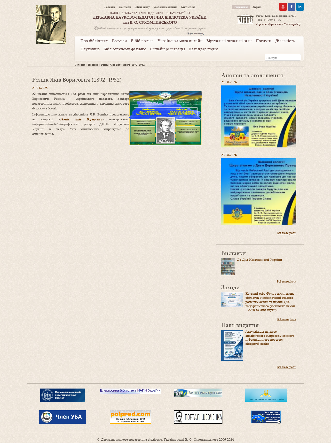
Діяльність (285, 40)
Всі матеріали (286, 232)
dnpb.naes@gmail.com (269, 24)
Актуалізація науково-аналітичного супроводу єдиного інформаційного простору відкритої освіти (269, 337)
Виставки (233, 253)
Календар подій (203, 49)
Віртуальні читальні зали (229, 40)
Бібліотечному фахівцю (124, 49)
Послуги (263, 40)
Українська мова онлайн (180, 40)
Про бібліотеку (94, 40)
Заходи (230, 287)
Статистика (188, 7)
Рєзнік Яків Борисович (81, 119)
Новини (93, 65)
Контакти (125, 7)
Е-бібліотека (142, 40)
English (256, 7)
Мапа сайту (142, 7)
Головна (109, 7)
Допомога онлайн (165, 7)
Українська (241, 7)
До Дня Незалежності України (259, 259)
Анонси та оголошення (252, 75)
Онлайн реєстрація (167, 49)
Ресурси (119, 40)
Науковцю (90, 49)
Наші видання (240, 325)
